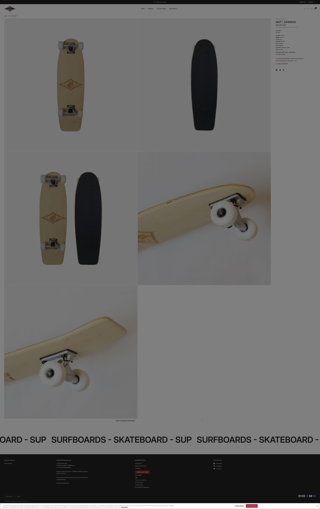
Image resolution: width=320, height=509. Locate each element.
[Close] (317, 506)
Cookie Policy (124, 507)
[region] (160, 506)
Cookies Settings (239, 505)
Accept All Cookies (252, 505)
